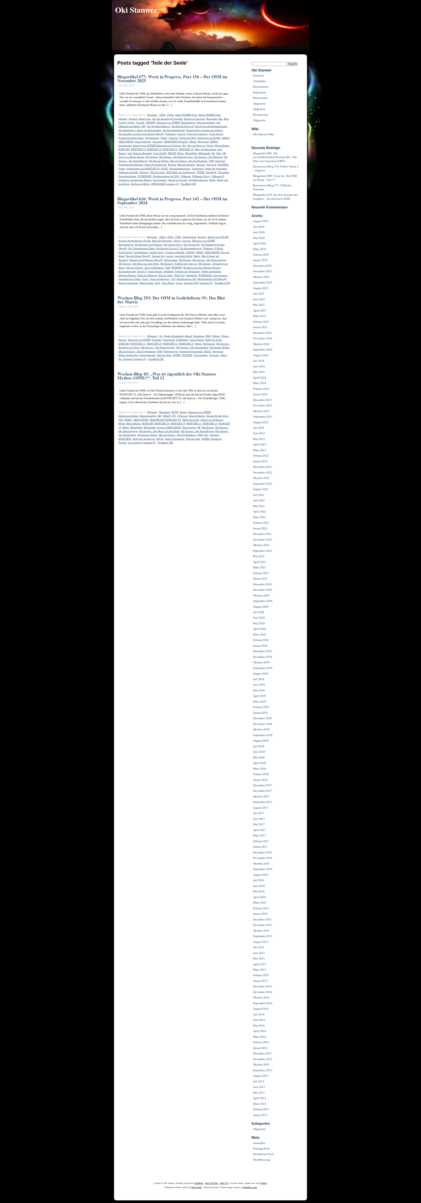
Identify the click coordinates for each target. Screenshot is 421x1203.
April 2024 (259, 377)
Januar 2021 (260, 578)
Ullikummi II (217, 176)
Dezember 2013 (262, 1053)
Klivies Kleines (222, 145)
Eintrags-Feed (261, 1148)
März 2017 (259, 835)
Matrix (180, 153)
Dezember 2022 (262, 466)
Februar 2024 (261, 388)
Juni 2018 (259, 751)
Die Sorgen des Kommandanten (211, 126)
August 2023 (260, 422)
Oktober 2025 (261, 277)
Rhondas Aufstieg (186, 164)
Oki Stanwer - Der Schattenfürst (192, 347)
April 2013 (259, 1098)
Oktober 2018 (261, 729)
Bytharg (216, 336)
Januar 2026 (260, 260)
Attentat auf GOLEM (217, 237)
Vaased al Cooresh (177, 180)
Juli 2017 (258, 813)
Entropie (181, 134)
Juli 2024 (258, 360)
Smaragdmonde (147, 355)
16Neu (162, 237)
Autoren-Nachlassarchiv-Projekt (134, 240)
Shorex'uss (217, 351)
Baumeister (211, 118)
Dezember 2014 (262, 986)
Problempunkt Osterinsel (130, 164)
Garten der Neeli (187, 138)
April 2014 (259, 1031)
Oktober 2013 (261, 1064)
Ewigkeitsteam (152, 138)
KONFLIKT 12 (138, 343)
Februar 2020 (261, 640)
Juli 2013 (258, 1081)
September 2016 (262, 869)
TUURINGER (144, 176)
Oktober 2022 (261, 478)
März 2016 (259, 902)
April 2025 (259, 310)
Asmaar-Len (145, 118)
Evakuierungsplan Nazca (131, 138)
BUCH (174, 412)
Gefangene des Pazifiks (209, 138)
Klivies (210, 145)
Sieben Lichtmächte (211, 271)
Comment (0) (172, 184)
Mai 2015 (259, 958)
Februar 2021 (261, 573)
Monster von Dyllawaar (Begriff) (146, 260)
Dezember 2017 (262, 785)
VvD (173, 279)
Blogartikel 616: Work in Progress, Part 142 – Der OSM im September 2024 (172, 201)
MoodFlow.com (250, 1187)
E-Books (218, 248)
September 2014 (262, 1003)
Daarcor (122, 339)
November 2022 (262, 472)
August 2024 (260, 355)
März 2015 (259, 969)
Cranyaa (186, 240)
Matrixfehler (191, 153)
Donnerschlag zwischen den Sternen (204, 130)
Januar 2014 (260, 1048)
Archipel (133, 118)
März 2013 (259, 1103)
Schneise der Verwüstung (187, 271)
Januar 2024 (260, 394)
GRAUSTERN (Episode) (176, 141)
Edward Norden (197, 416)
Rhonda (172, 164)
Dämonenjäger (188, 122)
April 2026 (259, 243)
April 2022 (259, 511)
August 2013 (260, 1075)
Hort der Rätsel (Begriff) (138, 256)
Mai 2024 (259, 372)
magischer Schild (183, 256)
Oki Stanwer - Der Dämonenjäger (176, 157)
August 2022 (260, 489)
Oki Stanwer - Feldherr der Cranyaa (178, 263)
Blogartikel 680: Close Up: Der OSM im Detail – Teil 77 (275, 177)
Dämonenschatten (206, 122)
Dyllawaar (170, 134)
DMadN (167, 416)
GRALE (226, 138)
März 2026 (259, 249)
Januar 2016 (260, 913)
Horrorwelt (203, 141)
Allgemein (152, 115)
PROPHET (176, 267)
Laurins (170, 256)
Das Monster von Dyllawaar (149, 244)
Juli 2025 (258, 293)
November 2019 (262, 656)
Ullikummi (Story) (201, 176)
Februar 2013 (261, 1109)
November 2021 (262, 539)
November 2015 (262, 925)
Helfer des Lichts (213, 339)
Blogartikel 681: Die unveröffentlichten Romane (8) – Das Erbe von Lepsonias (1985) (275, 157)
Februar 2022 (261, 522)
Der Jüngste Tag (192, 244)
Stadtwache (198, 168)
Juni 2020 (259, 617)
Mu (213, 153)
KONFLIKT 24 (186, 149)
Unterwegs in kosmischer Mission (135, 180)
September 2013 (262, 1070)
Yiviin (157, 283)
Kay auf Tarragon (197, 145)
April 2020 (259, 628)
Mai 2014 (259, 1025)
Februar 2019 (261, 707)
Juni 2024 (259, 366)
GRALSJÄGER (125, 141)
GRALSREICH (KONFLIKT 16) (165, 419)
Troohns (122, 442)
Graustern (157, 141)
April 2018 (259, 763)
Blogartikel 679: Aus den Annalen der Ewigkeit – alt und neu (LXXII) (275, 196)
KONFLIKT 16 (162, 423)
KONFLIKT (124, 149)
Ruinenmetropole (127, 271)
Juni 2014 (259, 1019)
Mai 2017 (259, 824)
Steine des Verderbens (216, 168)
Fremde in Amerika (175, 252)
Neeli (218, 153)
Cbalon (131, 122)
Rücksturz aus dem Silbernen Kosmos (202, 267)
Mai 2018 (259, 757)
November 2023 (262, 405)
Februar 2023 (261, 455)
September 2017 (262, 802)
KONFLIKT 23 (170, 149)
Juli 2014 (258, 1014)
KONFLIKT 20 (154, 149)
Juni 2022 (259, 500)
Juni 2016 (259, 886)
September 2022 (262, 483)
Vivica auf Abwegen (159, 279)
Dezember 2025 (262, 265)
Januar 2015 (260, 980)
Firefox (263, 1183)
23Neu (170, 115)
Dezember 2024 (262, 333)
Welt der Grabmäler (128, 283)
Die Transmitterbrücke (174, 130)
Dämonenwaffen (148, 416)
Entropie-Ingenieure (197, 134)
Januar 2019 (260, 712)
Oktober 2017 (261, 796)
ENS (120, 419)
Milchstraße (204, 153)
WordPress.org (261, 1159)
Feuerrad (173, 138)
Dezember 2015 (262, 919)
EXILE (164, 138)
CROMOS (150, 122)
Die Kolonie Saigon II (182, 126)
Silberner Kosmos (127, 275)
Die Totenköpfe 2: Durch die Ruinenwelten (139, 130)
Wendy (212, 180)
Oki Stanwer (136, 9)
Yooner (178, 283)
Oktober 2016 (261, 863)
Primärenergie (170, 351)
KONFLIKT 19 (138, 149)
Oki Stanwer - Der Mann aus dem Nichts (138, 263)
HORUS (214, 141)
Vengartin (214, 355)
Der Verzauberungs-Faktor (141, 248)
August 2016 (260, 874)
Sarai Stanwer (155, 271)
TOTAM (200, 172)
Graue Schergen (143, 141)
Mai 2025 (259, 304)
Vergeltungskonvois (198, 180)
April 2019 (259, 696)
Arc (161, 336)
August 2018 (260, 740)
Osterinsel (220, 161)
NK (224, 153)
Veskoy (223, 355)
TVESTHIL (187, 355)
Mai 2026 (259, 238)
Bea (221, 118)
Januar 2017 (260, 846)
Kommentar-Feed (263, 1154)
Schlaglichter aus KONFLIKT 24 (143, 168)
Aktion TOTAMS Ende (186, 115)
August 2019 (260, 673)
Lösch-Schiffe (160, 153)
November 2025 (262, 271)
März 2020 (259, 634)
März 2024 (259, 383)
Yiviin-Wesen (168, 283)
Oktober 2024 (261, 344)
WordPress (198, 1183)
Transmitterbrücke (127, 176)
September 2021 (262, 550)
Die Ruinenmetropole (191, 248)
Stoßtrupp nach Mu (128, 172)
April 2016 (259, 897)
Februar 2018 (261, 774)
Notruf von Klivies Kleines (131, 157)
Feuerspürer (169, 339)
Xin (120, 359)
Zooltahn (127, 359)
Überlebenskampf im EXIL (166, 176)
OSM (211, 161)
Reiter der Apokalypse (155, 164)
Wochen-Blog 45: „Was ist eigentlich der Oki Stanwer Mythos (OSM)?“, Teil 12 (166, 376)
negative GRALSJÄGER (169, 427)
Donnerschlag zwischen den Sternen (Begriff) (141, 134)
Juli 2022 (258, 495)
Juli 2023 (258, 427)
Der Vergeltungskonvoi (158, 126)
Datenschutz (260, 98)
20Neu (162, 115)
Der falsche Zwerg (173, 244)
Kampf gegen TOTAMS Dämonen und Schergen (157, 145)
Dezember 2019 (262, 651)
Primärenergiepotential (191, 351)
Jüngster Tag (158, 256)
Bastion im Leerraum (194, 118)
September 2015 (262, 936)
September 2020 (262, 601)
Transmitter (223, 172)
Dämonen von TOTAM (168, 122)
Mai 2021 (259, 556)
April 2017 (259, 830)
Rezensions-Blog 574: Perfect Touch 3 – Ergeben (276, 168)
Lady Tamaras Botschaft (139, 153)
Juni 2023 (259, 433)
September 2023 (262, 416)
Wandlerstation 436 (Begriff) (212, 279)
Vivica (145, 279)
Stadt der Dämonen (147, 275)
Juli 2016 (258, 880)
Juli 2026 (258, 226)
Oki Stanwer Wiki (263, 134)
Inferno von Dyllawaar (211, 419)
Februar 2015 (261, 975)
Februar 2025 (261, 321)
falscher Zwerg (156, 252)
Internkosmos (125, 145)
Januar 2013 (260, 1115)
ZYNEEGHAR (158, 184)
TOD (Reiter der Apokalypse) (180, 172)
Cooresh (140, 122)
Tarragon (144, 172)
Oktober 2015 (261, 930)
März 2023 (259, 450)
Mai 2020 (259, 623)
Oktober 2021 (261, 545)
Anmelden (259, 1143)
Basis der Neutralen (162, 240)
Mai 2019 (259, 690)
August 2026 (260, 221)
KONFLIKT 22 (170, 343)
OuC (206, 435)
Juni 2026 (259, 232)
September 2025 (262, 282)
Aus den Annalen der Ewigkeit (167, 118)
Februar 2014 (261, 1042)
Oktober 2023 (261, 411)
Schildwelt (168, 271)
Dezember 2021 (262, 534)
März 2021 (259, 567)
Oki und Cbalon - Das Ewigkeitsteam (188, 161)
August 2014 (260, 1008)
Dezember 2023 (262, 400)
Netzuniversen (171, 260)
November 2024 (262, 338)
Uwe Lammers (160, 180)
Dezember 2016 (262, 852)
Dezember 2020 (262, 584)
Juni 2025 (259, 299)
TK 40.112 (179, 275)
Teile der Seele (157, 172)
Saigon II (211, 164)
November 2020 (262, 589)
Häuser (192, 141)
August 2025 (260, 288)
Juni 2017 (259, 818)
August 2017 (260, 807)
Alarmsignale (189, 237)
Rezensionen (260, 86)
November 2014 (262, 992)
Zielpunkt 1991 (191, 283)
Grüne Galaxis (196, 339)
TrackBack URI (188, 184)
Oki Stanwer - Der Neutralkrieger (197, 431)
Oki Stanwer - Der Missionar (208, 157)
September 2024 (262, 349)
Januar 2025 (260, 327)
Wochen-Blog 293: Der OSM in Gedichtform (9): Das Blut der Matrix (171, 300)
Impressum (259, 92)
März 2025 (259, 316)
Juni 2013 (259, 1087)
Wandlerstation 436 (186, 279)
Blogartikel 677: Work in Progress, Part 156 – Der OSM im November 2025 (172, 78)
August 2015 (260, 941)
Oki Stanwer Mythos (159, 161)
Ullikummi (185, 176)
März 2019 (259, 701)
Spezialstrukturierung (180, 168)
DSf (174, 416)
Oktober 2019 (261, 662)
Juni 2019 (259, 684)
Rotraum (200, 164)
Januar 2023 (260, 461)
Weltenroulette (146, 283)
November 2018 (262, 724)
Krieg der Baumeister (205, 149)
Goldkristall (182, 339)
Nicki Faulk (196, 1187)
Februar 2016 (261, 908)
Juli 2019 (258, 679)
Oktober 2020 (261, 595)
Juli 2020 (258, 612)
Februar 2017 (261, 841)
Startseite (258, 75)
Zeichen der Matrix (140, 184)
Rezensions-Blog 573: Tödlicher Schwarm (272, 187)
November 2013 (262, 1059)
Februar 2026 (261, 254)
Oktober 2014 (261, 997)
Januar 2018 (260, 779)
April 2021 (259, 562)
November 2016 (262, 858)
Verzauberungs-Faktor (129, 279)
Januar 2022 (260, 528)
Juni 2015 (259, 953)
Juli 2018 (258, 746)
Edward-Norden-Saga (217, 416)
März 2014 (259, 1036)
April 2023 (259, 444)
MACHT (172, 153)
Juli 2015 (258, 947)
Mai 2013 (259, 1092)
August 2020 (260, 606)
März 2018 (259, 768)
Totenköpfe (211, 172)
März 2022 (259, 517)
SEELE (164, 168)
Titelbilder (259, 81)
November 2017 (262, 790)
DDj (144, 126)
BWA (208, 336)
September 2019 (262, 668)
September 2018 (262, 735)
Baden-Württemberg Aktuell (178, 336)
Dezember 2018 (262, 718)
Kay (184, 145)
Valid (211, 1183)
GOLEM (190, 252)
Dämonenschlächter (128, 416)
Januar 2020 (260, 645)
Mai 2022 (259, 506)
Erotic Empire (216, 134)
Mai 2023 (259, 439)
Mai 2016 (259, 891)
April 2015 (259, 964)
